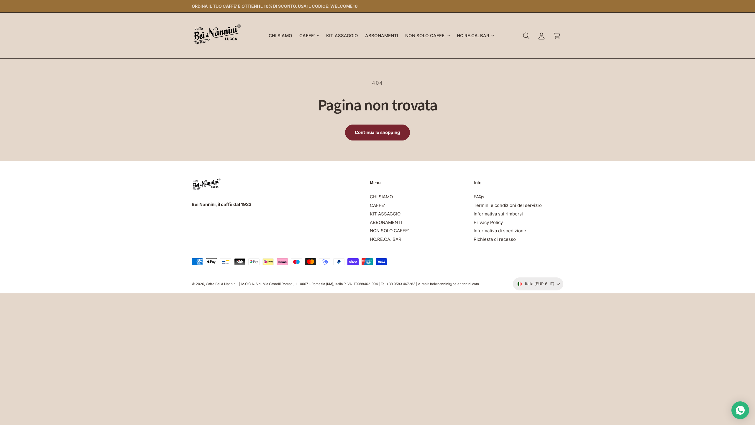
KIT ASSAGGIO (385, 214)
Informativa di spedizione (500, 230)
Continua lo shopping (377, 132)
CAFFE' (307, 35)
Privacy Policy (488, 222)
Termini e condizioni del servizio (508, 205)
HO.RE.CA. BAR (473, 35)
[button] (309, 36)
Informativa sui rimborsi (498, 214)
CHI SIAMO (381, 197)
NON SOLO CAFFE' (425, 35)
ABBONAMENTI (386, 222)
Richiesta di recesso (495, 239)
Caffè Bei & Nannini (221, 284)
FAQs (479, 197)
